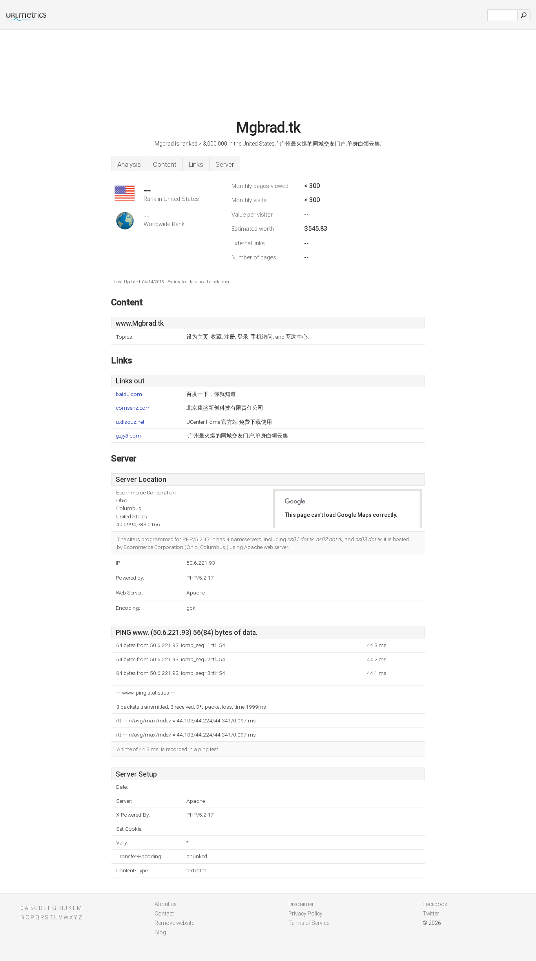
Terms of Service (308, 923)
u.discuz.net (130, 422)
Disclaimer (301, 904)
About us (166, 904)
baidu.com (129, 394)
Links (196, 164)
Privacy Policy (305, 913)
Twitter (431, 913)
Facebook (435, 904)
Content (165, 164)
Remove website (174, 923)
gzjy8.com (128, 436)
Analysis (129, 164)
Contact (164, 913)
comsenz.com (133, 408)
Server (224, 164)
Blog (160, 932)
